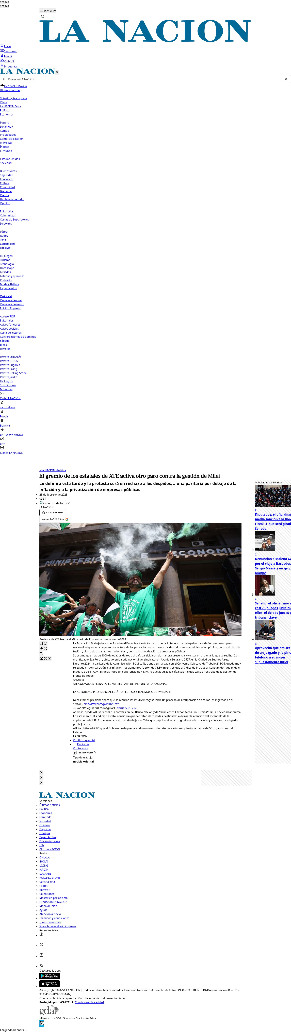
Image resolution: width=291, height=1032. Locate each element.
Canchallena (7, 244)
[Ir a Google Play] (49, 978)
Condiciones (83, 1002)
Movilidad (6, 143)
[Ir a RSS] (41, 966)
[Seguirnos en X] (41, 946)
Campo (4, 130)
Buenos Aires (8, 171)
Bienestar (6, 191)
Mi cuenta (10, 66)
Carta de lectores (11, 332)
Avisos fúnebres (10, 324)
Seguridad (6, 175)
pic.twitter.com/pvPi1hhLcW (101, 704)
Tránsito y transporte (13, 98)
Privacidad (97, 1002)
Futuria (4, 122)
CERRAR (4, 2)
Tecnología (7, 264)
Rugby (4, 236)
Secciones (10, 51)
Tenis (3, 240)
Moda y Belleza (9, 284)
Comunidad (7, 187)
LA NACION (47, 470)
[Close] (41, 772)
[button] (145, 262)
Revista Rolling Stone (13, 373)
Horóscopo (7, 268)
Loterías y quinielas (12, 276)
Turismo (5, 260)
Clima (3, 102)
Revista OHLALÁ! (10, 357)
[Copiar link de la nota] (41, 653)
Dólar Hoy (6, 126)
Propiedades (8, 135)
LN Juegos (6, 256)
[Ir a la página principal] (145, 41)
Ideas (3, 345)
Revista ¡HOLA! (9, 361)
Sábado (5, 341)
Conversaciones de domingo (18, 337)
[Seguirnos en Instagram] (41, 956)
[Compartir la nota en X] (45, 658)
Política (60, 470)
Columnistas (8, 215)
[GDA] (49, 1014)
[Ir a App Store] (49, 986)
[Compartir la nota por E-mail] (49, 658)
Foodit (8, 56)
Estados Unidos (10, 159)
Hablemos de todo (12, 199)
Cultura (4, 183)
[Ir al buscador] (42, 16)
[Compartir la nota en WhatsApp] (45, 648)
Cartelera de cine (11, 300)
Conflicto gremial (84, 740)
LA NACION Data (10, 106)
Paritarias (83, 744)
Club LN (9, 61)
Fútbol (4, 231)
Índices (4, 147)
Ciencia (4, 195)
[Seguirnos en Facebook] (41, 935)
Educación (6, 179)
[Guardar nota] (41, 643)
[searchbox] (144, 79)
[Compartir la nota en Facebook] (41, 658)
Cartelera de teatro (12, 304)
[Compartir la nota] (41, 648)
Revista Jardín (8, 377)
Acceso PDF (7, 316)
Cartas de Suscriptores (14, 219)
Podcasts (6, 280)
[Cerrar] (57, 72)
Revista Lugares (10, 365)
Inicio (7, 46)
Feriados (5, 272)
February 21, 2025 (127, 708)
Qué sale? (6, 296)
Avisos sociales (9, 328)
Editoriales (6, 211)
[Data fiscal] (41, 1026)
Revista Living (8, 369)
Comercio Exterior (11, 139)
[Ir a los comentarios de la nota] (45, 643)
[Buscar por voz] (286, 79)
